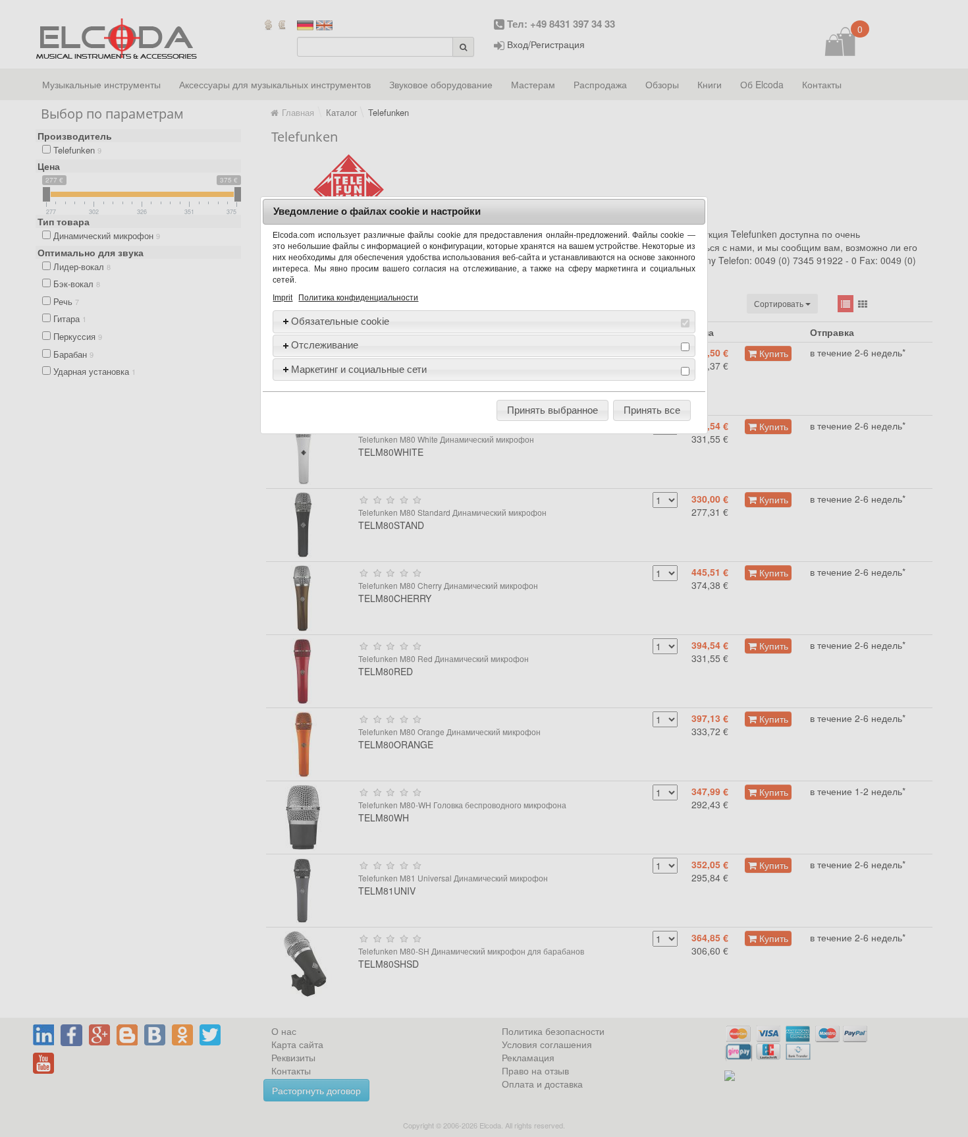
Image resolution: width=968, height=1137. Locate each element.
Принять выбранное (552, 410)
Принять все (652, 410)
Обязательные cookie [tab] (340, 321)
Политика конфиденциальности (358, 297)
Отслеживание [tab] (324, 344)
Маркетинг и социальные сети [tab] (359, 369)
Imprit (282, 297)
